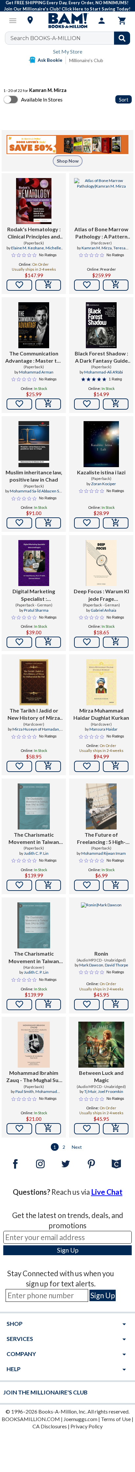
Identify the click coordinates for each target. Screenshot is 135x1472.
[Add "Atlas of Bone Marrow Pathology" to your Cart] (115, 285)
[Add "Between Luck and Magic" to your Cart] (115, 1128)
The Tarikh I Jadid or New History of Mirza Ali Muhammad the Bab (34, 714)
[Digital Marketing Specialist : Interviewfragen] (33, 563)
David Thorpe (116, 964)
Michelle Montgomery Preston (34, 250)
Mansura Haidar (103, 729)
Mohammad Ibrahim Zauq (39, 1094)
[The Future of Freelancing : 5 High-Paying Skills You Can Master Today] (101, 806)
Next (77, 1147)
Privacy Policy (86, 1426)
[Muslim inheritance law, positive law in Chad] (33, 444)
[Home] (67, 20)
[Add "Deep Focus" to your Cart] (115, 642)
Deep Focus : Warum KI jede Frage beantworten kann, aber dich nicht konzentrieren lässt (101, 595)
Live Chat (107, 1192)
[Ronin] (101, 925)
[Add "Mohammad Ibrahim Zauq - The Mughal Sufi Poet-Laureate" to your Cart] (48, 1128)
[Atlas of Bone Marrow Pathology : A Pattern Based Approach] (101, 201)
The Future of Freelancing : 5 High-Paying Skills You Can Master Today (101, 838)
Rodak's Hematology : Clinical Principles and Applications (34, 233)
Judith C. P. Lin (36, 853)
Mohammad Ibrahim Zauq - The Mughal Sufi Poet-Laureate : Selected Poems (33, 1077)
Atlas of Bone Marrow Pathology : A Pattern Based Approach (101, 233)
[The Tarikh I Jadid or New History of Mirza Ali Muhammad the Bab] (34, 682)
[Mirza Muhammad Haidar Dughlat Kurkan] (101, 682)
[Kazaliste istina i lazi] (101, 444)
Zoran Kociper (103, 483)
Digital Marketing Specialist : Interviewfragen (33, 595)
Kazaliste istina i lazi (101, 472)
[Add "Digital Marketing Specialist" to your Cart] (48, 642)
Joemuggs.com (80, 1419)
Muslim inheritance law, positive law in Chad (34, 476)
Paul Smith (24, 1091)
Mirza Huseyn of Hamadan (35, 729)
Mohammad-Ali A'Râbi (103, 372)
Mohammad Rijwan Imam (103, 853)
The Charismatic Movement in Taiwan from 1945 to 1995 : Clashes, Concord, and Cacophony (34, 838)
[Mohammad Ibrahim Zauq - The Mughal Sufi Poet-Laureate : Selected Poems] (33, 1044)
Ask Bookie (50, 60)
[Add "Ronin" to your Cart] (115, 1004)
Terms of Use (116, 1419)
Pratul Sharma (36, 610)
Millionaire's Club (86, 60)
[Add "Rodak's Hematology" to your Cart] (48, 285)
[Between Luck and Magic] (101, 1044)
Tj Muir (90, 1091)
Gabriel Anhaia (103, 610)
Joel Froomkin (110, 1091)
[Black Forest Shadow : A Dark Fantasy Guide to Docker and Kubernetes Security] (101, 325)
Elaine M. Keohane (27, 247)
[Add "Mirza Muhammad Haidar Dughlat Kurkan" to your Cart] (115, 766)
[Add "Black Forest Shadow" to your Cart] (115, 404)
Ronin (101, 953)
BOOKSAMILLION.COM (31, 1419)
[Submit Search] (122, 38)
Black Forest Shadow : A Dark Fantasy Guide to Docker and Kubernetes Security (101, 357)
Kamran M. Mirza (97, 247)
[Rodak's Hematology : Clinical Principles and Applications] (33, 201)
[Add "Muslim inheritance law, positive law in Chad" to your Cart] (48, 523)
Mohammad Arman (36, 372)
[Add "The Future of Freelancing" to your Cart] (115, 885)
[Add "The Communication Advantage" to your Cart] (48, 404)
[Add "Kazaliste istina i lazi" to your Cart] (115, 523)
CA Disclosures (49, 1426)
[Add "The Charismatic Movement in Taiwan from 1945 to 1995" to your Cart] (48, 885)
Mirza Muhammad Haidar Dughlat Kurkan (101, 714)
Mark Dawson (91, 964)
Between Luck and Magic (101, 1076)
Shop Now (68, 161)
